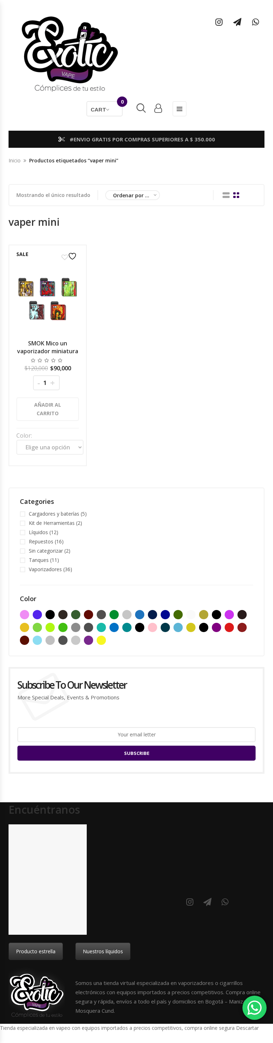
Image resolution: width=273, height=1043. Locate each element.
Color (23, 435)
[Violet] (88, 640)
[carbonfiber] (191, 614)
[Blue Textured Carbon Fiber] (165, 614)
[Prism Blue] (165, 627)
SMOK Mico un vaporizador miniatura (47, 347)
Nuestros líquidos (103, 951)
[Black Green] (75, 614)
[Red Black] (242, 627)
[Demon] (216, 614)
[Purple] (216, 627)
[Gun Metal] (75, 627)
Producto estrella (35, 951)
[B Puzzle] (37, 614)
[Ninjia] (139, 627)
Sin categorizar (46, 550)
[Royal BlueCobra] (37, 640)
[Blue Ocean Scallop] (152, 614)
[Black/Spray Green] (114, 614)
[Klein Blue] (114, 627)
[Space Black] (63, 640)
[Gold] (24, 627)
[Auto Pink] (24, 614)
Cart (107, 107)
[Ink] (88, 627)
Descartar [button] (247, 1027)
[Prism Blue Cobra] (178, 627)
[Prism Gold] (191, 627)
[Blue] (139, 614)
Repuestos (41, 541)
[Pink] (152, 627)
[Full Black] (242, 614)
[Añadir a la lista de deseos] (70, 256)
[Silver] (50, 640)
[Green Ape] (50, 627)
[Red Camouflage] (24, 640)
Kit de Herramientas (52, 523)
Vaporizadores (45, 569)
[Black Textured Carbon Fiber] (101, 614)
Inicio (15, 160)
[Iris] (101, 627)
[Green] (37, 627)
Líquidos (38, 532)
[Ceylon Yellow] (203, 614)
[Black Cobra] (63, 614)
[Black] (50, 614)
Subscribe (136, 753)
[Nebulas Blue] (127, 627)
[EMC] (229, 614)
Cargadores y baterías (54, 513)
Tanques (39, 560)
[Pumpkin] (203, 627)
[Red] (229, 627)
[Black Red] (88, 614)
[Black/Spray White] (127, 614)
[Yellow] (101, 640)
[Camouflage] (178, 614)
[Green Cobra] (63, 627)
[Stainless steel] (75, 640)
